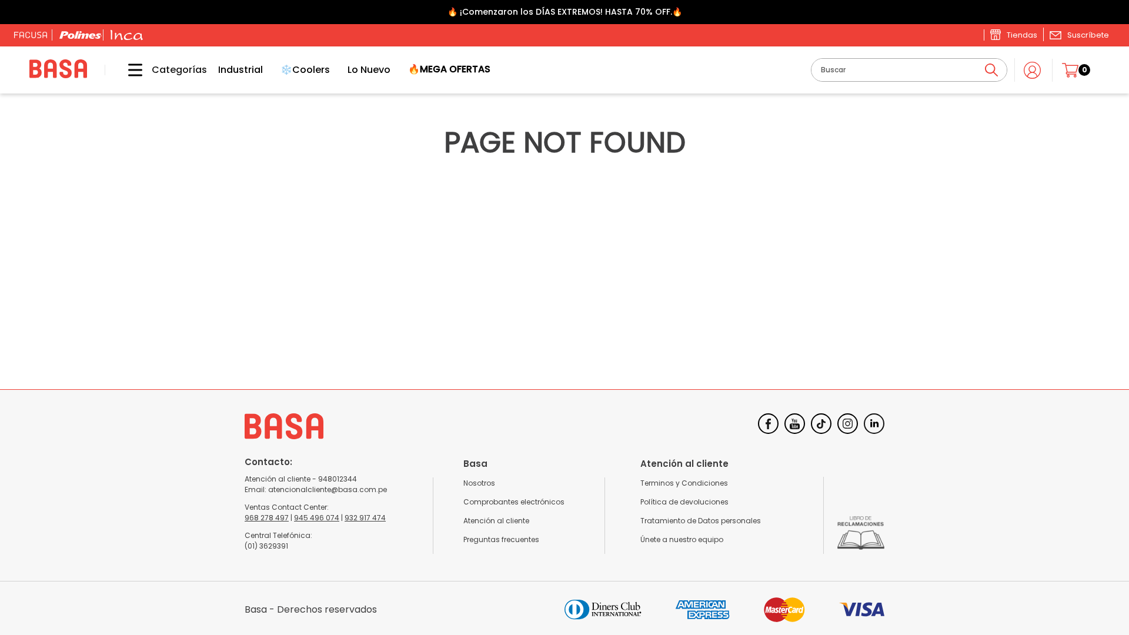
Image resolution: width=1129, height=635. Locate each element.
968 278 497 (267, 518)
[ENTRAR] (1033, 70)
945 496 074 (316, 518)
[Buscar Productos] (991, 70)
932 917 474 (365, 518)
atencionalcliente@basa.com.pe (327, 489)
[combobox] (909, 70)
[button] (1079, 34)
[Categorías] (126, 70)
